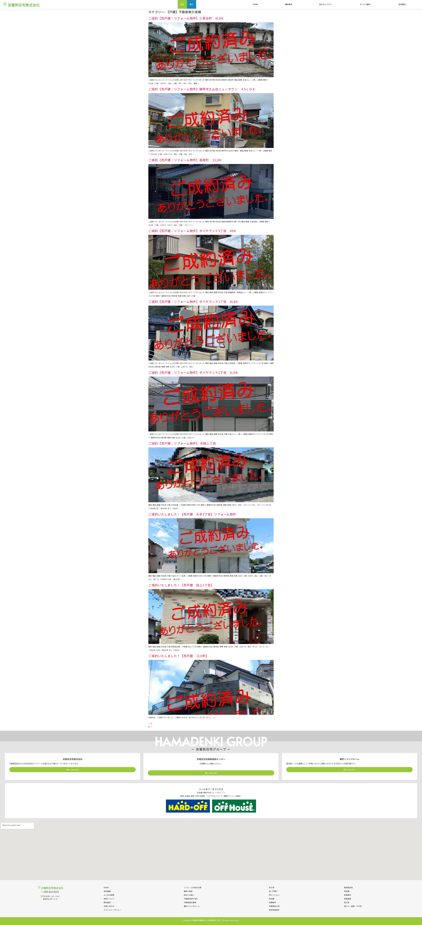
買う (191, 4)
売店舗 (271, 898)
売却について (109, 898)
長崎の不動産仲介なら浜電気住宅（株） (207, 920)
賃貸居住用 (348, 887)
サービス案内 (365, 4)
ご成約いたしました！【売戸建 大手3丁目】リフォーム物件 (192, 514)
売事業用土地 (274, 906)
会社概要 (107, 891)
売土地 (271, 887)
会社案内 (402, 4)
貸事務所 (347, 895)
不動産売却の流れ (191, 898)
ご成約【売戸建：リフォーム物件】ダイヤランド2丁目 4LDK (193, 301)
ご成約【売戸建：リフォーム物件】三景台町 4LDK (185, 18)
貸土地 (346, 902)
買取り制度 (188, 891)
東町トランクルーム (192, 906)
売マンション (274, 895)
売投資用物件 (274, 910)
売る (182, 4)
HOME (255, 4)
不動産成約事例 (190, 902)
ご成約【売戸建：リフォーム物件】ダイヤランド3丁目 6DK (192, 231)
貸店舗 (346, 891)
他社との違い (189, 895)
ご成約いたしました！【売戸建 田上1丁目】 (181, 585)
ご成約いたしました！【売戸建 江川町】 (178, 656)
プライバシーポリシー (112, 910)
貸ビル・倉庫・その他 (353, 906)
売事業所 (272, 902)
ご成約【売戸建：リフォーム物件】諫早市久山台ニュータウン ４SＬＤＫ (201, 89)
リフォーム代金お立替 (192, 887)
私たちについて (325, 4)
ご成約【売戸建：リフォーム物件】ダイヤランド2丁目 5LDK (193, 372)
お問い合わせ (109, 906)
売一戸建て (273, 891)
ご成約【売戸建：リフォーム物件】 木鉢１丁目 (182, 443)
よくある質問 (109, 895)
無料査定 (288, 4)
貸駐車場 (347, 898)
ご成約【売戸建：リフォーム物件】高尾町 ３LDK (185, 160)
